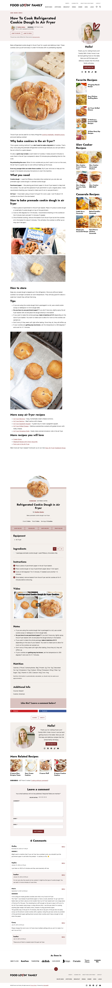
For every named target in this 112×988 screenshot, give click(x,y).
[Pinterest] (48, 748)
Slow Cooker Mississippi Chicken (93, 167)
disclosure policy (36, 37)
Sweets (67, 3)
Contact (98, 3)
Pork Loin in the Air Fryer (21, 444)
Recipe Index (48, 7)
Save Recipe (18, 528)
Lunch (92, 7)
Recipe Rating (34, 797)
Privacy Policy (33, 985)
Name (15, 818)
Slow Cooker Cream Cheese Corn (81, 167)
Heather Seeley (21, 27)
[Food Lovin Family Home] (26, 5)
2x (58, 548)
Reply (63, 846)
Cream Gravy (17, 439)
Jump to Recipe (16, 33)
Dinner (80, 7)
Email (15, 824)
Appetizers (58, 7)
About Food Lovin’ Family (87, 3)
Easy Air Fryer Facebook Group (55, 448)
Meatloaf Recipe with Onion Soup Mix (25, 442)
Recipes (16, 12)
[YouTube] (58, 748)
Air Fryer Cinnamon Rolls (21, 431)
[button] (30, 501)
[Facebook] (51, 748)
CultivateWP (45, 985)
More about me (51, 743)
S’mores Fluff (44, 773)
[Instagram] (44, 748)
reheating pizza (59, 134)
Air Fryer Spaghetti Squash (22, 424)
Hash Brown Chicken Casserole (93, 231)
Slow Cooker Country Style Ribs (81, 187)
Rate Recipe (45, 528)
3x (61, 548)
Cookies (34, 717)
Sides (86, 7)
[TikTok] (54, 748)
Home (11, 12)
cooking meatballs (48, 134)
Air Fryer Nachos (18, 421)
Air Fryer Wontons (19, 419)
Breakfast (66, 7)
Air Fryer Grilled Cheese (20, 426)
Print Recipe (59, 528)
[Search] (100, 6)
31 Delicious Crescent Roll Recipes (92, 121)
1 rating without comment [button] (39, 780)
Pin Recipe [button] (31, 528)
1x (54, 548)
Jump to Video (27, 33)
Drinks (74, 7)
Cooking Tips (75, 3)
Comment (16, 801)
